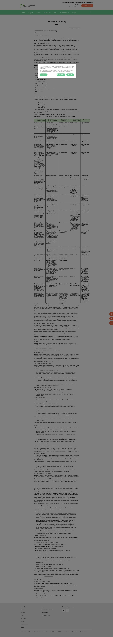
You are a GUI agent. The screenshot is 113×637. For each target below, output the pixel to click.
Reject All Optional (61, 74)
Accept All (70, 74)
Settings (43, 74)
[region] (57, 71)
